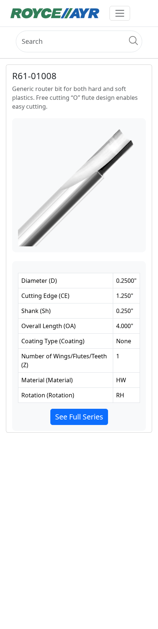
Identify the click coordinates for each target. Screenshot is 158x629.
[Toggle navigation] (119, 13)
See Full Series (79, 417)
